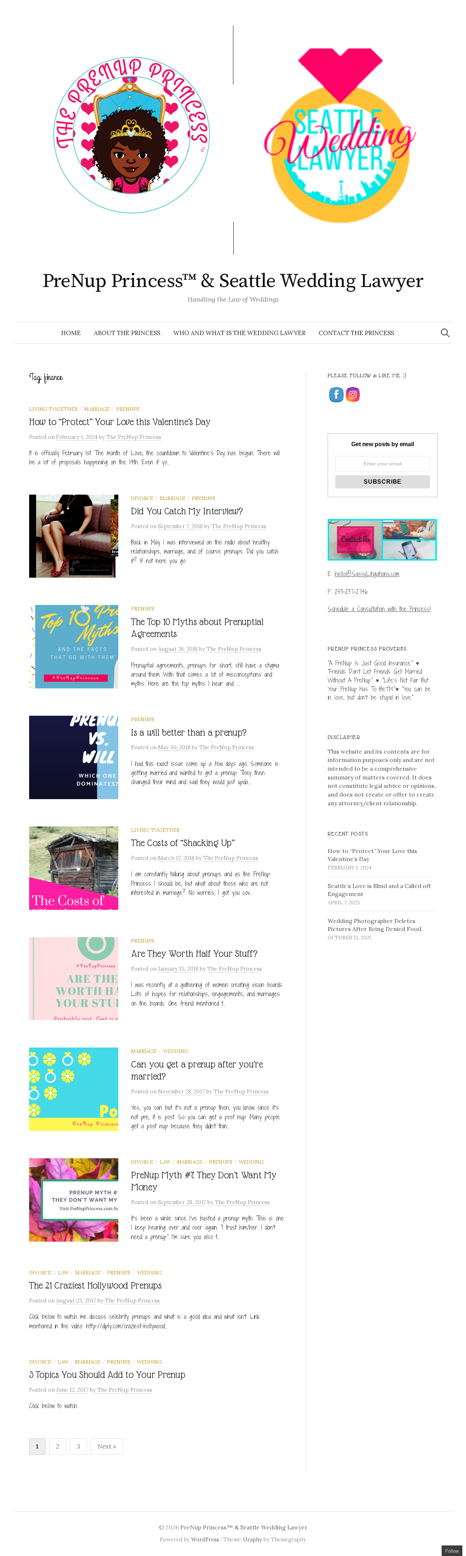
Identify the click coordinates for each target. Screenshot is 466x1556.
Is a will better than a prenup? (188, 732)
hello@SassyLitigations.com (367, 574)
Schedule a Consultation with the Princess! (379, 609)
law (165, 1162)
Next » (107, 1446)
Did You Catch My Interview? (186, 511)
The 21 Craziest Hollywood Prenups (95, 1285)
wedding (175, 1051)
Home (71, 333)
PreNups (127, 409)
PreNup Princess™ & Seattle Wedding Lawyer (233, 281)
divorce (142, 498)
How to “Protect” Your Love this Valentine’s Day (120, 422)
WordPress (205, 1539)
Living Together (53, 409)
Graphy (252, 1539)
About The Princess (127, 333)
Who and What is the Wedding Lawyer (239, 333)
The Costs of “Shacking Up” (182, 843)
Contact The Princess (356, 333)
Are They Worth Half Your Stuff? (194, 953)
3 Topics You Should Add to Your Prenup (107, 1375)
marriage (97, 409)
